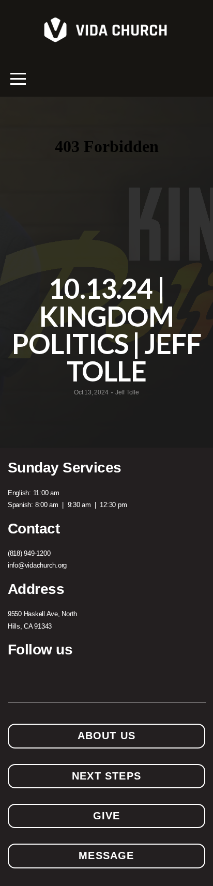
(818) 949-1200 (29, 553)
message (106, 855)
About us (107, 735)
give (106, 815)
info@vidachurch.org (37, 565)
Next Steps (106, 776)
